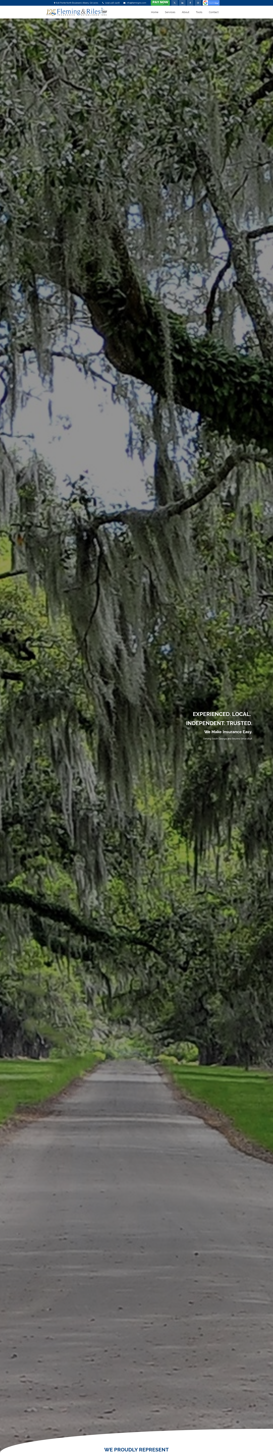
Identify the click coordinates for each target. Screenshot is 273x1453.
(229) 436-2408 (112, 3)
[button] (155, 12)
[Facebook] (190, 3)
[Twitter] (174, 3)
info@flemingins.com (136, 3)
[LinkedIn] (182, 3)
